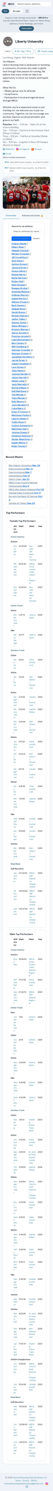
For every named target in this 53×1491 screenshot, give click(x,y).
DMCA (34, 1480)
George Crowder (15, 997)
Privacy (26, 1480)
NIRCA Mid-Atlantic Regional (32, 997)
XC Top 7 (23, 51)
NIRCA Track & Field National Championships (32, 1189)
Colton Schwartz (15, 1447)
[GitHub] (26, 1486)
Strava (37, 149)
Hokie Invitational (32, 744)
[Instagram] (46, 1483)
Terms (18, 1480)
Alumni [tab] (36, 238)
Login (17, 11)
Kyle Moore (15, 1302)
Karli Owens (15, 911)
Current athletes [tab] (21, 238)
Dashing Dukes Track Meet (32, 1125)
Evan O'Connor (15, 1207)
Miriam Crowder (15, 620)
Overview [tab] (11, 215)
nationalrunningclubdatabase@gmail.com (23, 1483)
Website (10, 149)
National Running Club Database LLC (30, 1477)
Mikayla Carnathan (15, 569)
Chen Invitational (32, 662)
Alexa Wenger (15, 640)
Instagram (24, 149)
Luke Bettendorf (15, 1349)
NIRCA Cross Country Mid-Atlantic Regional (32, 967)
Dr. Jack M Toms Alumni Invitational (32, 1157)
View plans (26, 28)
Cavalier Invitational (32, 1282)
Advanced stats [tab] (32, 215)
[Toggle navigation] (27, 11)
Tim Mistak (15, 1170)
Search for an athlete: (22, 226)
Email (8, 153)
